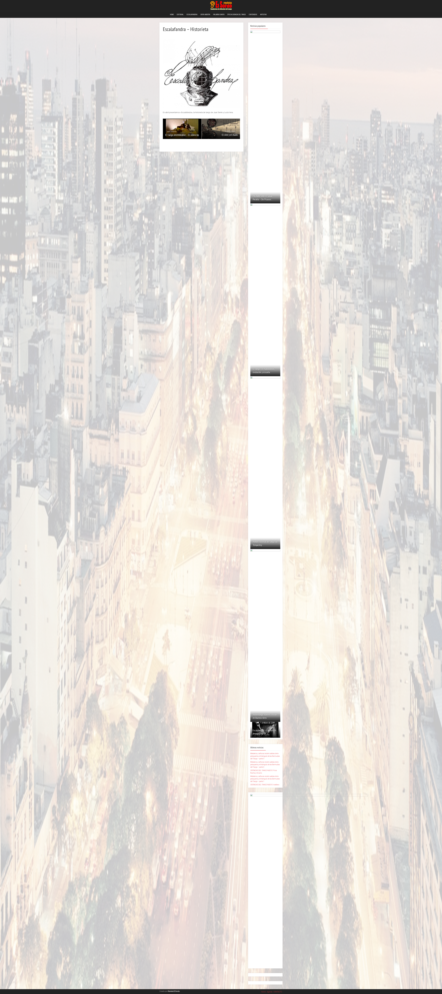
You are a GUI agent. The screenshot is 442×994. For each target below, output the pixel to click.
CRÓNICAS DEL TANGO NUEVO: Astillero (264, 785)
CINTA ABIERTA (205, 14)
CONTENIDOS (253, 14)
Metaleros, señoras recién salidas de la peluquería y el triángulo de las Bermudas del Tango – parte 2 (265, 764)
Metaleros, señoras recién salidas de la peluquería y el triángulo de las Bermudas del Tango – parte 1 (265, 778)
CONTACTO (277, 992)
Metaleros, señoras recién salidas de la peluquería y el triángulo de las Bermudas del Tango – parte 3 (265, 756)
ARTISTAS (263, 14)
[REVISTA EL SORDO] (221, 5)
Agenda (269, 992)
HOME (172, 14)
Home (263, 992)
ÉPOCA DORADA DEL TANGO (236, 14)
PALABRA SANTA (218, 14)
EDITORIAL (180, 14)
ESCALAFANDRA (192, 14)
